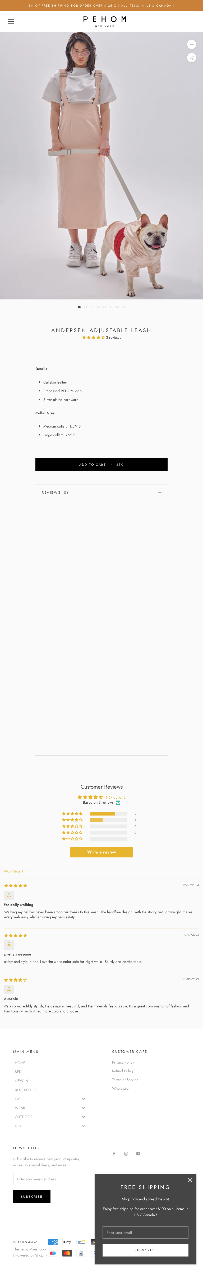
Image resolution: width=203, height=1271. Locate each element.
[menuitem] (52, 1062)
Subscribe (145, 1250)
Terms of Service (125, 1079)
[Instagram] (126, 1154)
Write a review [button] (101, 852)
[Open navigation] (11, 21)
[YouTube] (138, 1154)
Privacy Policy (123, 1062)
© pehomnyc (25, 1242)
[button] (94, 337)
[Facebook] (114, 1154)
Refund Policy (122, 1071)
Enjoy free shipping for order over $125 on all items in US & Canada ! (101, 5)
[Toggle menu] (83, 1099)
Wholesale (120, 1088)
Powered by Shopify (31, 1255)
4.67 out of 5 (115, 797)
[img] (15, 885)
